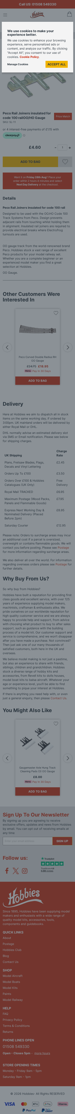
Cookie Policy (29, 57)
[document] (37, 48)
